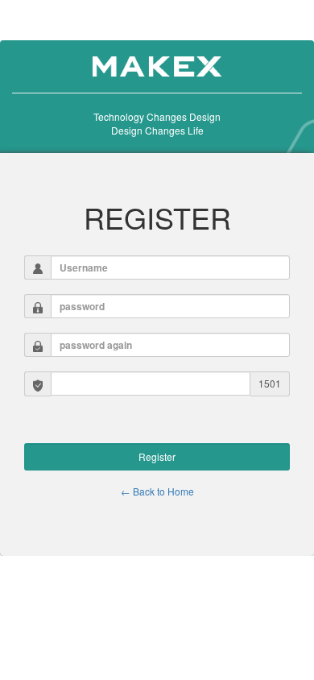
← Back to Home (157, 491)
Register (157, 456)
